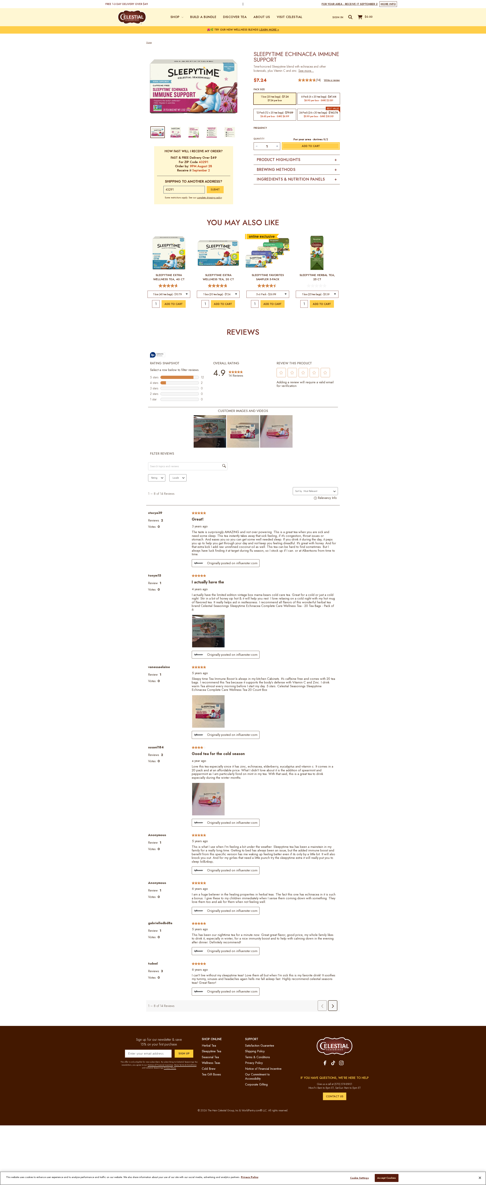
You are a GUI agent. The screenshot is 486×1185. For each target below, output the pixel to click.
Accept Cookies (386, 1178)
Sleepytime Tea (211, 1051)
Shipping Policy (255, 1051)
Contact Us (334, 1096)
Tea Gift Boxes (211, 1074)
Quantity (259, 138)
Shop (175, 17)
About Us (261, 17)
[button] (281, 372)
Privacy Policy (254, 1063)
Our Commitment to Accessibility (257, 1076)
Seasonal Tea (210, 1057)
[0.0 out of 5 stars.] (317, 286)
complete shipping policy (209, 197)
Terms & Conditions (257, 1057)
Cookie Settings (359, 1178)
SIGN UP (183, 1053)
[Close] (480, 1178)
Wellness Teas (211, 1063)
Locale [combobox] (176, 478)
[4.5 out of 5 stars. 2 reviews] (267, 286)
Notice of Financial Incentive (160, 1064)
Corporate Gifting (256, 1084)
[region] (243, 1178)
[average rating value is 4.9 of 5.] (307, 80)
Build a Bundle (203, 17)
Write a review (332, 80)
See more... (306, 71)
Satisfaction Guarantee (259, 1045)
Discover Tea (235, 17)
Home (149, 42)
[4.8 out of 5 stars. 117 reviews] (218, 286)
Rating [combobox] (154, 478)
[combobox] (169, 294)
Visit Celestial (289, 17)
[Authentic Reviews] (157, 355)
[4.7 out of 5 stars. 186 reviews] (169, 286)
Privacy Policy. (170, 1067)
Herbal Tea (209, 1045)
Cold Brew (208, 1069)
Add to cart (174, 304)
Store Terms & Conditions (185, 1064)
